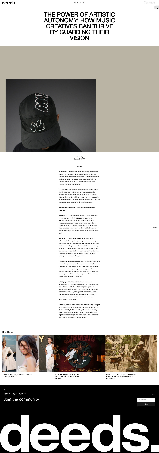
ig (75, 2)
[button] (149, 3)
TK (83, 2)
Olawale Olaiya (79, 159)
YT (80, 2)
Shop (153, 394)
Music (79, 166)
